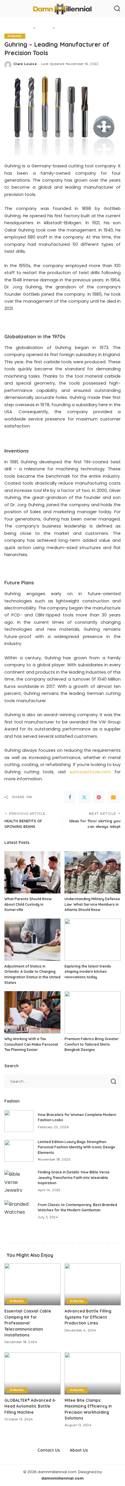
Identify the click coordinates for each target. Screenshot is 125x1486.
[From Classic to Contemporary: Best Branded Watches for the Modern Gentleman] (18, 1211)
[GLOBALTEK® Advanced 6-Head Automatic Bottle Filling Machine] (32, 1373)
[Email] (113, 797)
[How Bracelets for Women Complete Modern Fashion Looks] (18, 1121)
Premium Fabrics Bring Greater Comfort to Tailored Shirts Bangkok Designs (92, 1044)
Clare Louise (25, 64)
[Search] (117, 8)
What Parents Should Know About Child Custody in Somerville (28, 904)
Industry (15, 36)
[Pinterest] (99, 797)
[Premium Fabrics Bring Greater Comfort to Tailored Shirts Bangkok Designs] (93, 1012)
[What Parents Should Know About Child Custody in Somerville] (32, 872)
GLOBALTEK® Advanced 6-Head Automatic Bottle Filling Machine (30, 1406)
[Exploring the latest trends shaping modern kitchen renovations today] (93, 940)
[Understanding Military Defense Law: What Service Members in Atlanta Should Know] (93, 872)
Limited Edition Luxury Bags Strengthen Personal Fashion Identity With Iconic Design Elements (76, 1147)
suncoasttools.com (90, 772)
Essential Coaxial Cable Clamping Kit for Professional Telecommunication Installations (27, 1322)
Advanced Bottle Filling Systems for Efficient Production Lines (88, 1316)
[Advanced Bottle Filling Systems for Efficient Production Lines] (93, 1284)
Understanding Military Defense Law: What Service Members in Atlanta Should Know (92, 904)
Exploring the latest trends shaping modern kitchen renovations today (88, 971)
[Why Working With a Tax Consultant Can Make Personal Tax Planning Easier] (32, 1012)
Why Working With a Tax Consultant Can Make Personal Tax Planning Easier (31, 1044)
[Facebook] (70, 797)
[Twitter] (84, 797)
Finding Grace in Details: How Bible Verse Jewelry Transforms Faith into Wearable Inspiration (74, 1177)
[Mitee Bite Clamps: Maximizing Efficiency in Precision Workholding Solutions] (93, 1373)
